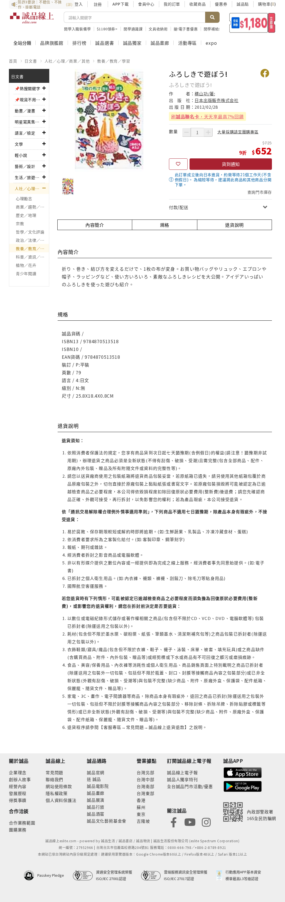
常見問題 (54, 772)
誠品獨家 (132, 42)
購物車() (267, 4)
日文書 (30, 61)
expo (211, 42)
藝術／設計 (25, 166)
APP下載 (120, 4)
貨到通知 (231, 164)
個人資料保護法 (61, 800)
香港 (141, 800)
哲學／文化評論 (30, 232)
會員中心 (146, 4)
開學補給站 (213, 28)
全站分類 (22, 42)
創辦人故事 (20, 779)
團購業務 (17, 830)
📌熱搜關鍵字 (27, 88)
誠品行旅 (95, 807)
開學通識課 (133, 28)
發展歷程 (17, 793)
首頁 (13, 61)
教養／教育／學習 (113, 61)
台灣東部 (145, 793)
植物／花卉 (26, 265)
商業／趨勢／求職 (32, 207)
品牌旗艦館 (51, 42)
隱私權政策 (57, 793)
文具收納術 (158, 28)
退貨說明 (234, 224)
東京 (141, 814)
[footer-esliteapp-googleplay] (242, 786)
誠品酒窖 (95, 814)
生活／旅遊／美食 (28, 177)
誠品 (96, 779)
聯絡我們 (54, 779)
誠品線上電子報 (182, 772)
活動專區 (187, 42)
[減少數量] (186, 132)
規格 (164, 224)
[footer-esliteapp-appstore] (242, 772)
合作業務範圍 (22, 823)
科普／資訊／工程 (32, 257)
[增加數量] (208, 132)
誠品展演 (95, 800)
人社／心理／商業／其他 (67, 61)
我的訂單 (172, 4)
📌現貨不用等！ (28, 99)
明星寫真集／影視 (28, 121)
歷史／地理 (26, 215)
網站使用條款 (59, 786)
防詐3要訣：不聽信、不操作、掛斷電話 (45, 4)
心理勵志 (24, 198)
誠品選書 (104, 42)
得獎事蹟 (17, 800)
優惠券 (221, 4)
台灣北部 (145, 772)
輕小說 (21, 155)
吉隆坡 (143, 821)
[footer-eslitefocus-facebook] (173, 821)
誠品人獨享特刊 (182, 779)
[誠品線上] (32, 21)
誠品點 (243, 4)
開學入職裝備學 (77, 28)
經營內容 (17, 786)
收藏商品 (197, 4)
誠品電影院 (98, 786)
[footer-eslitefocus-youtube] (189, 821)
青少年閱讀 (26, 273)
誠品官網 (95, 772)
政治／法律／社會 (32, 240)
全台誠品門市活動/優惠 (190, 786)
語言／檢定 (25, 133)
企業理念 (17, 772)
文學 (19, 144)
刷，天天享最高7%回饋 (207, 116)
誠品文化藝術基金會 (106, 821)
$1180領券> (107, 28)
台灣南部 (145, 786)
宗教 (20, 223)
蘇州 (141, 807)
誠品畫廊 (160, 42)
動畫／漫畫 (25, 110)
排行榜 (79, 42)
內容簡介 (94, 224)
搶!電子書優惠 (186, 28)
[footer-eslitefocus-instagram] (206, 821)
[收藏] (178, 164)
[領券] (252, 23)
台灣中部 (145, 779)
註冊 (98, 4)
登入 (79, 4)
